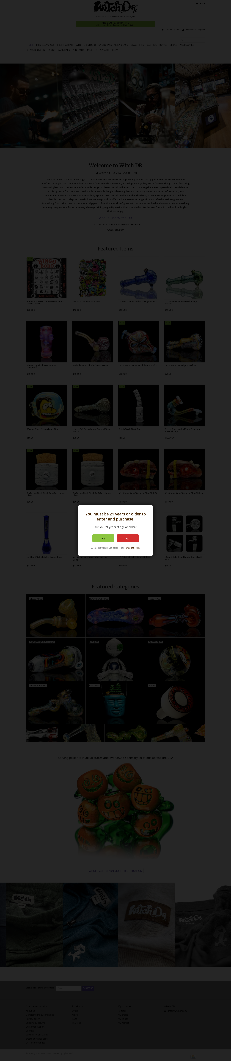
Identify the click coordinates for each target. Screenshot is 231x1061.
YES (103, 539)
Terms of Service (132, 547)
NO (127, 539)
